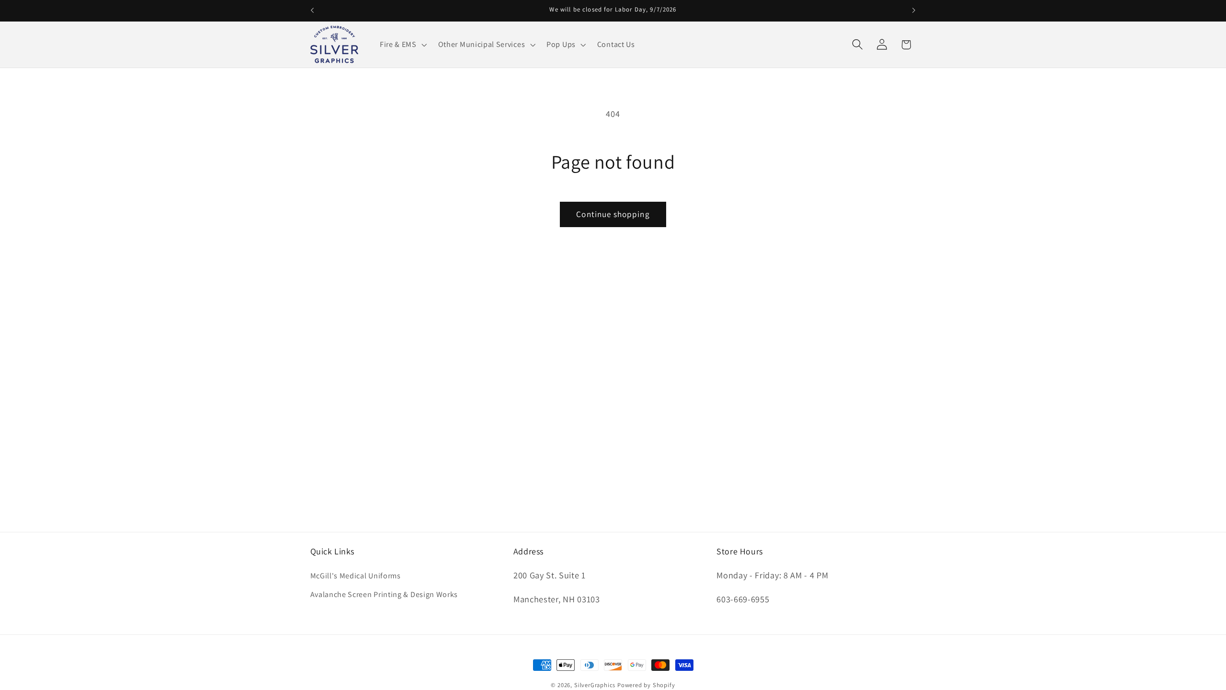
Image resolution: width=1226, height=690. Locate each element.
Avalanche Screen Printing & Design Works (384, 594)
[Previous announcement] (312, 10)
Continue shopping (613, 213)
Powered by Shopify (646, 685)
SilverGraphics (594, 685)
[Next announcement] (913, 10)
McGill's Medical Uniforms (355, 576)
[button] (402, 44)
